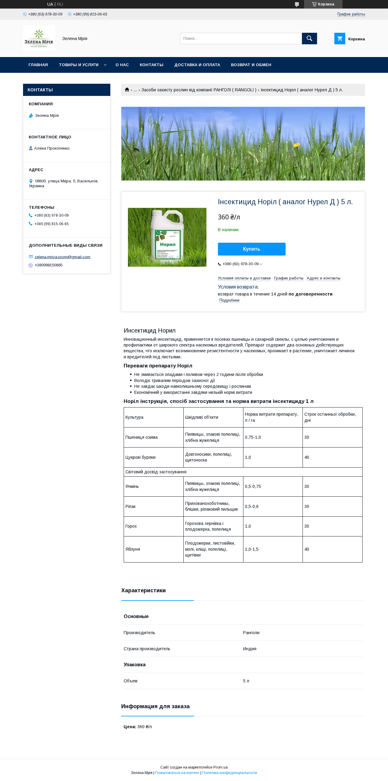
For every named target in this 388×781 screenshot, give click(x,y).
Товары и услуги (79, 65)
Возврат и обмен (251, 65)
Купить (251, 249)
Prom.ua (220, 767)
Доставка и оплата (197, 65)
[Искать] (309, 38)
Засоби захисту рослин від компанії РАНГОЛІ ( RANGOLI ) (199, 89)
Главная (38, 65)
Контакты (151, 65)
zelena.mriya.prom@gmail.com (62, 256)
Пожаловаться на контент (177, 773)
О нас (122, 65)
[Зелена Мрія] (39, 49)
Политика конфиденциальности (229, 773)
